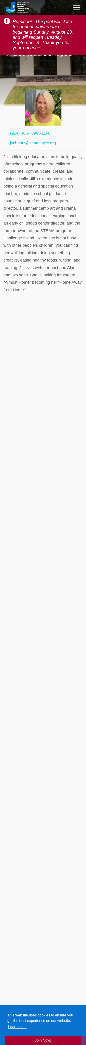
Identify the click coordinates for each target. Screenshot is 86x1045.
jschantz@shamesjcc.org (33, 143)
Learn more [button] (17, 1027)
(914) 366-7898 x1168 (30, 133)
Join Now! (43, 1040)
